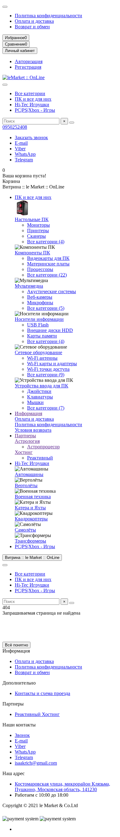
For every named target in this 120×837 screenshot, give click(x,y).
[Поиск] (71, 122)
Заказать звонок (31, 137)
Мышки (35, 402)
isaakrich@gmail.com (36, 763)
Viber (20, 148)
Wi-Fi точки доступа (48, 369)
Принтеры (38, 230)
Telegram (24, 159)
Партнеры (25, 435)
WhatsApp (25, 154)
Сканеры (36, 236)
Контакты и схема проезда (42, 693)
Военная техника (33, 496)
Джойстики (39, 391)
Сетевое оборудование (38, 352)
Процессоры (40, 269)
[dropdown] (4, 7)
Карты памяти (42, 335)
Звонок (22, 735)
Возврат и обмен (32, 26)
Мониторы (38, 225)
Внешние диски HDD (50, 330)
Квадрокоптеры (31, 518)
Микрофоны (40, 302)
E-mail (21, 143)
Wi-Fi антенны (42, 358)
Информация (28, 413)
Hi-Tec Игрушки (32, 104)
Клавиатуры (40, 396)
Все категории (30, 93)
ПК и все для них (33, 99)
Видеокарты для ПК (48, 258)
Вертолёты (26, 485)
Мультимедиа (29, 286)
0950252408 (14, 127)
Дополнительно (19, 682)
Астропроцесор (43, 446)
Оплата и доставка (34, 21)
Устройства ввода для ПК (41, 385)
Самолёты (25, 529)
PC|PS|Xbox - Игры (35, 110)
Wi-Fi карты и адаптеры (52, 363)
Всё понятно (16, 645)
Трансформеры (30, 541)
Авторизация (28, 61)
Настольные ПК (32, 219)
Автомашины (29, 474)
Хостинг (24, 452)
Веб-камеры (39, 297)
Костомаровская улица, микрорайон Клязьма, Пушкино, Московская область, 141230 (62, 786)
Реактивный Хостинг (37, 714)
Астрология (27, 441)
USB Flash (38, 324)
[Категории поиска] (4, 85)
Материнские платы (48, 263)
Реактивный (40, 457)
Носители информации (39, 319)
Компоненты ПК (32, 252)
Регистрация (28, 67)
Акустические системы (51, 291)
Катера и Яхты (30, 507)
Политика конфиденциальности (48, 15)
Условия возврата (33, 430)
